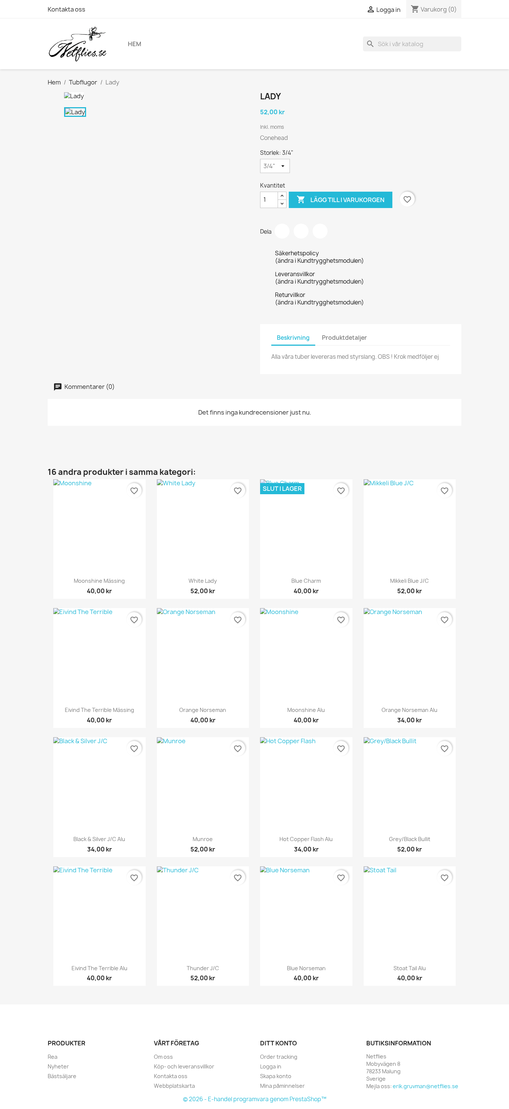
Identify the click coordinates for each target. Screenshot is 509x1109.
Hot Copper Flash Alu (306, 839)
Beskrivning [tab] (293, 338)
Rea (52, 1056)
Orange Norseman (202, 709)
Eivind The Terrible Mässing (99, 709)
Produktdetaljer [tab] (344, 338)
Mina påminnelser (282, 1085)
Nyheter (58, 1066)
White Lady (203, 580)
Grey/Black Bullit (409, 839)
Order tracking (278, 1056)
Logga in (270, 1066)
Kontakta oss (66, 9)
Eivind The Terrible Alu (99, 968)
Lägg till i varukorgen (341, 199)
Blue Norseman (306, 968)
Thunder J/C (203, 968)
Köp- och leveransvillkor (184, 1066)
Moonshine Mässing (99, 580)
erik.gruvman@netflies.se (425, 1086)
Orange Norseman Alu (409, 709)
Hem (134, 44)
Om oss (163, 1056)
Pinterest (320, 231)
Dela (282, 231)
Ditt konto (278, 1043)
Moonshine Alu (306, 709)
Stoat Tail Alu (409, 968)
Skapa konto (275, 1076)
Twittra (301, 231)
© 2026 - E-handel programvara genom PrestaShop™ (254, 1099)
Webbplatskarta (174, 1085)
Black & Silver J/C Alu (99, 839)
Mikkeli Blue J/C (409, 580)
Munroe (203, 839)
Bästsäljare (62, 1076)
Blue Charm (306, 580)
